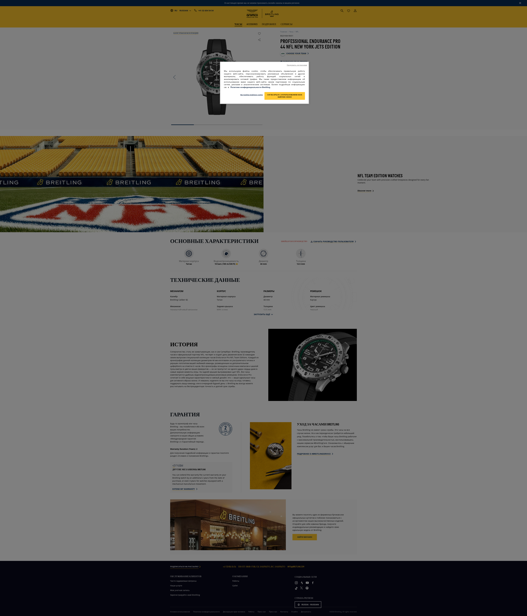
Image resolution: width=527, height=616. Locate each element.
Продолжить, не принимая (297, 65)
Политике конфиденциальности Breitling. (250, 87)
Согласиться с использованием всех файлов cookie (284, 96)
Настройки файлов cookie (251, 95)
